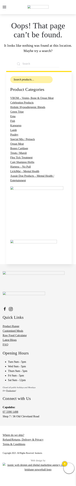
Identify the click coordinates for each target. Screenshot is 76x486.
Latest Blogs (10, 339)
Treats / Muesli (18, 152)
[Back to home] (38, 7)
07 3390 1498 (10, 411)
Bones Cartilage (19, 148)
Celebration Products (22, 102)
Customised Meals (13, 330)
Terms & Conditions (14, 444)
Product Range (11, 326)
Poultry (14, 134)
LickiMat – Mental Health (24, 171)
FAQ (5, 344)
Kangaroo (15, 125)
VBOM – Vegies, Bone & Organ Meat (32, 97)
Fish (12, 120)
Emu (13, 116)
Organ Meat (17, 143)
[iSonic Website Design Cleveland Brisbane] (38, 466)
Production (10, 391)
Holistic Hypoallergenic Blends (27, 107)
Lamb (13, 130)
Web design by (38, 460)
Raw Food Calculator (15, 335)
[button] (4, 7)
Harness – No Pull (20, 166)
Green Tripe (17, 111)
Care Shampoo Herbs (22, 162)
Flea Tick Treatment (21, 157)
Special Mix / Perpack (22, 139)
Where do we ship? (13, 435)
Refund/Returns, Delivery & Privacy (23, 439)
